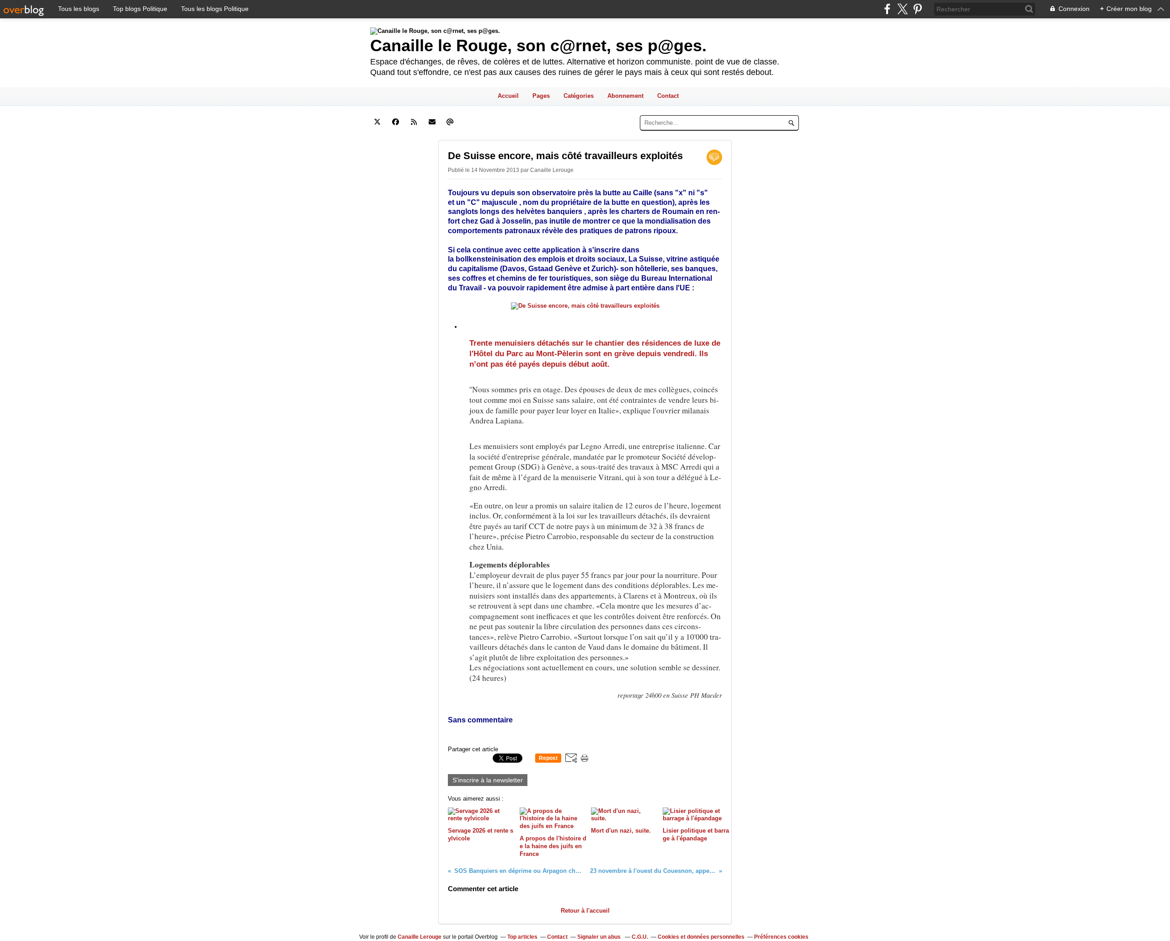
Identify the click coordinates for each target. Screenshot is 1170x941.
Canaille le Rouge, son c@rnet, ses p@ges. (538, 45)
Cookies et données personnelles (701, 937)
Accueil (508, 95)
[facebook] (887, 9)
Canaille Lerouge (419, 937)
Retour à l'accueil (585, 910)
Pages (541, 95)
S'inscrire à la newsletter (487, 780)
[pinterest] (917, 9)
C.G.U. (640, 937)
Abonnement (625, 95)
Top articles (522, 937)
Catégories (579, 95)
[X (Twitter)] (902, 9)
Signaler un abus (599, 937)
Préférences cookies (781, 937)
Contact (668, 95)
